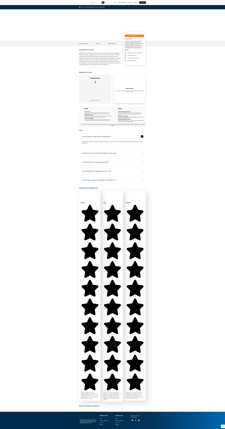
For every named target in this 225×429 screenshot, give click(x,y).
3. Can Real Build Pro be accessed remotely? (95, 162)
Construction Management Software (91, 7)
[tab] (112, 136)
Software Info (83, 43)
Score (98, 43)
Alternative (130, 2)
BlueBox (128, 203)
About (115, 2)
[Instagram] (135, 420)
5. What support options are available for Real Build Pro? (99, 180)
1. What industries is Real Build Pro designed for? (96, 136)
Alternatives (112, 43)
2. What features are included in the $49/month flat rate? (99, 153)
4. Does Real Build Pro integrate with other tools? (96, 171)
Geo (104, 203)
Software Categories (122, 2)
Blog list (135, 2)
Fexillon (83, 203)
